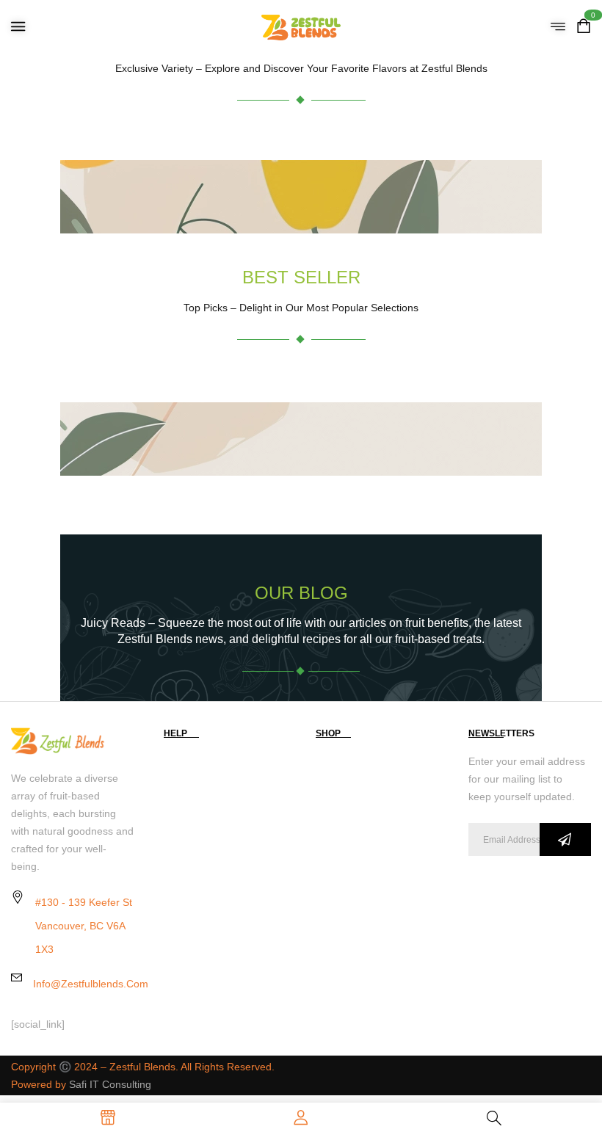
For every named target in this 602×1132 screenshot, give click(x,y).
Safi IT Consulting (110, 1084)
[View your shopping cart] (583, 27)
